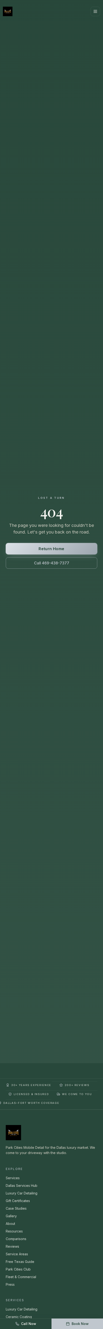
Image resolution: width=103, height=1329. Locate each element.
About (10, 1224)
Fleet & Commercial (21, 1277)
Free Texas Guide (20, 1262)
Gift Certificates (18, 1201)
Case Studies (16, 1208)
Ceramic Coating (19, 1317)
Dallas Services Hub (21, 1185)
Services (13, 1178)
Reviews (12, 1246)
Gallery (11, 1216)
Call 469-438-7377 (51, 563)
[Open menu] (95, 11)
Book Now (80, 1324)
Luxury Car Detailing (21, 1193)
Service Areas (17, 1254)
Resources (14, 1231)
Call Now (28, 1324)
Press (10, 1284)
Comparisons (16, 1239)
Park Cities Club (18, 1269)
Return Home (51, 548)
